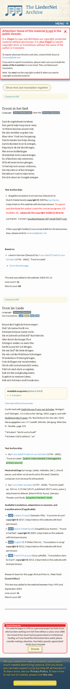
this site (47, 674)
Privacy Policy (39, 671)
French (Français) (23, 555)
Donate (35, 648)
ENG (32, 315)
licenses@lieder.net (11, 57)
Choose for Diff (12, 299)
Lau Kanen (53, 200)
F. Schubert (15, 395)
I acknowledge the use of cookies (35, 683)
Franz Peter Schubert (22, 484)
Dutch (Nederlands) (24, 528)
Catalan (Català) (22, 515)
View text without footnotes (19, 403)
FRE (37, 315)
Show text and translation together (27, 87)
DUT (26, 315)
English (18, 542)
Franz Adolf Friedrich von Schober (28, 454)
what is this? (35, 391)
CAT (21, 315)
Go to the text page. (19, 265)
